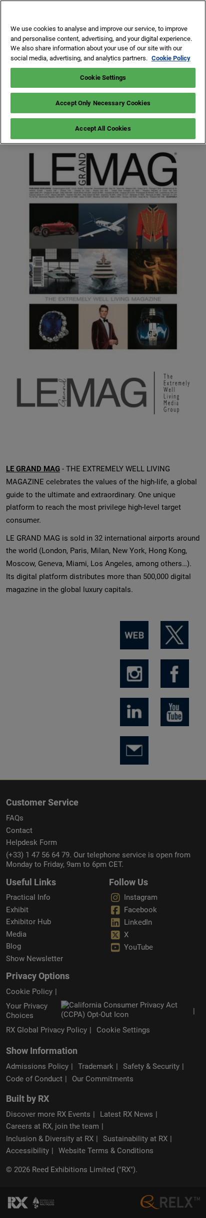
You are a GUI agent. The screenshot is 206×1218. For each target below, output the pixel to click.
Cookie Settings (103, 77)
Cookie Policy (171, 58)
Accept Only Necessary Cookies (103, 103)
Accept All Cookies (102, 128)
